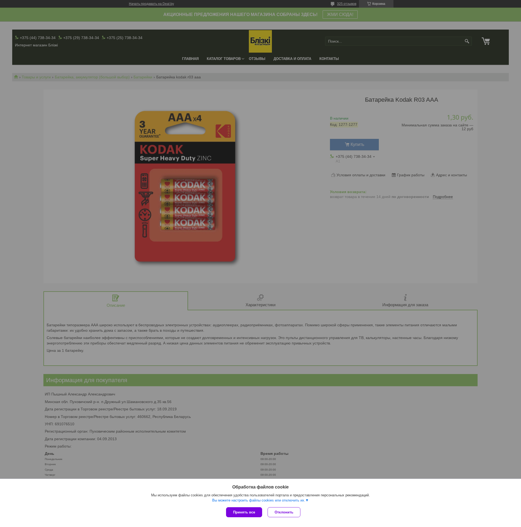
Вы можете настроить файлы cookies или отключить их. (258, 500)
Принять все (244, 512)
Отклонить (284, 512)
